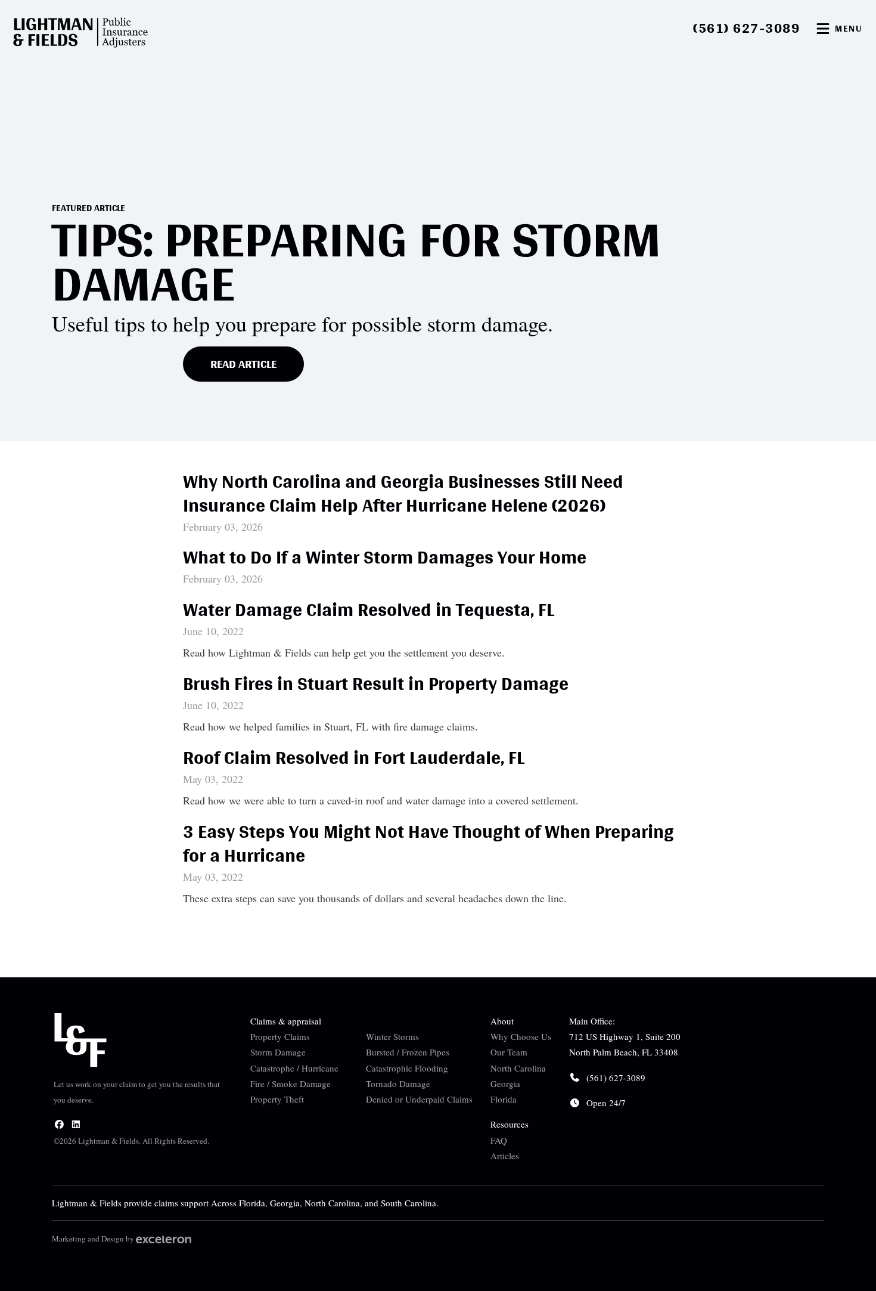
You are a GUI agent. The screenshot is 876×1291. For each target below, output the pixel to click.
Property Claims (280, 1036)
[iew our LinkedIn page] (76, 1124)
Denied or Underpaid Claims (419, 1099)
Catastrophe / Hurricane (294, 1068)
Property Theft (277, 1099)
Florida (503, 1099)
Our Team (508, 1052)
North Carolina (518, 1068)
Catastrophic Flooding (407, 1068)
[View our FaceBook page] (59, 1124)
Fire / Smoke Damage (290, 1083)
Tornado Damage (398, 1083)
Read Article (243, 363)
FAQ (498, 1140)
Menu (848, 28)
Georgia (505, 1083)
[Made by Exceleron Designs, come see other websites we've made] (163, 1238)
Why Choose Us (520, 1036)
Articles (504, 1156)
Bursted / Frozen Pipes (407, 1052)
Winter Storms (392, 1036)
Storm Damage (278, 1052)
